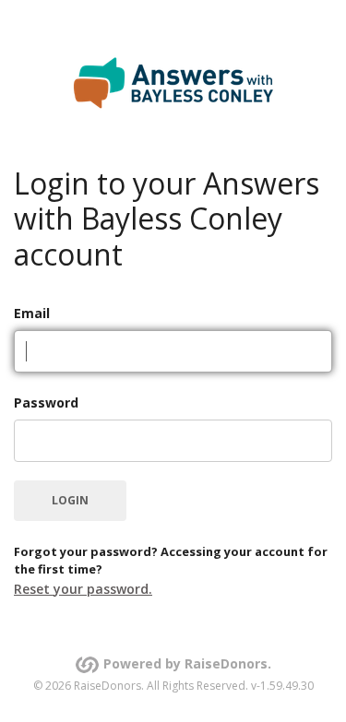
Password (46, 402)
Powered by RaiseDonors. (187, 663)
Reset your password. (83, 589)
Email (32, 313)
